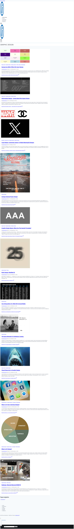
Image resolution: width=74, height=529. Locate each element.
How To (3, 18)
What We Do (4, 506)
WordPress (4, 21)
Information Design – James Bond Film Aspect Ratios (16, 98)
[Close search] (1, 525)
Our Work (3, 508)
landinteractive (4, 69)
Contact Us (4, 510)
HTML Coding (18, 64)
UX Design (14, 402)
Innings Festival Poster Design (10, 196)
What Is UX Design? (7, 449)
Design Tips (3, 64)
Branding (3, 140)
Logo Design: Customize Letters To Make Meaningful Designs (18, 142)
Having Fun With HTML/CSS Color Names (12, 67)
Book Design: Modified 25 (8, 272)
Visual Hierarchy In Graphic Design (11, 370)
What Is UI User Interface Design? (10, 404)
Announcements (4, 402)
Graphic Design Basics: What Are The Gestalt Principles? (16, 228)
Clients (3, 507)
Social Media (4, 19)
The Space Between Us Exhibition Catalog (13, 336)
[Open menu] (1, 41)
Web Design (4, 20)
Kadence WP (17, 515)
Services (3, 509)
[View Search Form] (1, 23)
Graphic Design (4, 17)
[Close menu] (0, 518)
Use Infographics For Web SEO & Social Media (14, 303)
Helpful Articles (13, 64)
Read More (11, 106)
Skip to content (2, 0)
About (3, 505)
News (8, 270)
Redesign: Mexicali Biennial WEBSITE (11, 485)
